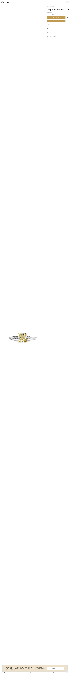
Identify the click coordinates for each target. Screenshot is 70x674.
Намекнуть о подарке (56, 20)
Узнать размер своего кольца (54, 38)
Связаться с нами (56, 17)
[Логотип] (5, 2)
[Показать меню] (67, 2)
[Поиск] (60, 2)
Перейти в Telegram (52, 36)
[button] (62, 2)
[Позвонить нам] (64, 2)
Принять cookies (55, 668)
